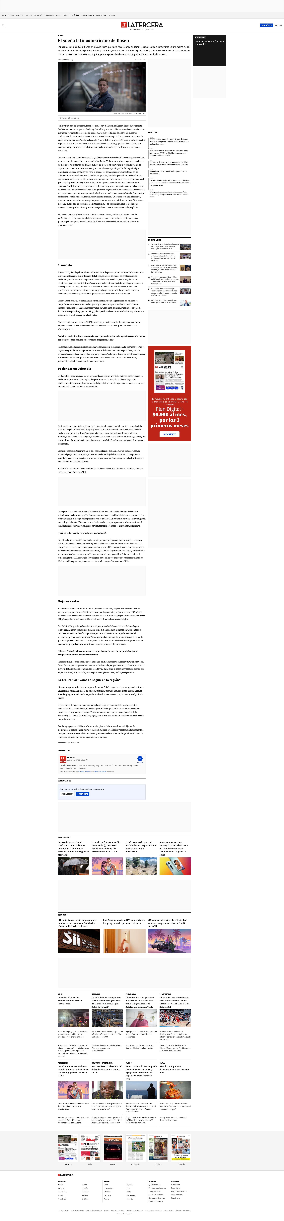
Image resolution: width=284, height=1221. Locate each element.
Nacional (19, 15)
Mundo (58, 15)
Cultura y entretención (102, 1063)
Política (11, 15)
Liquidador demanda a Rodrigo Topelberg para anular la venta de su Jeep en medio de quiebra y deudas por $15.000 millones (164, 292)
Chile (60, 994)
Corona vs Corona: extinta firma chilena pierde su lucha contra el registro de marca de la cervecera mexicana (163, 257)
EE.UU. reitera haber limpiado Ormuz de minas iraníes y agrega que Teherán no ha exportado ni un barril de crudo (169, 141)
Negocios (28, 15)
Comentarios (74, 118)
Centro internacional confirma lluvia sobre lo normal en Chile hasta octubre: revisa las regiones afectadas (73, 848)
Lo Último (75, 15)
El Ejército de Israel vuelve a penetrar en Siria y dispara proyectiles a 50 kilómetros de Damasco (169, 163)
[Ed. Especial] (136, 1161)
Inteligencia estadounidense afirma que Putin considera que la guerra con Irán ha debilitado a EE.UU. (169, 194)
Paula (162, 1063)
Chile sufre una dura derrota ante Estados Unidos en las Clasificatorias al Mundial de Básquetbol (174, 1002)
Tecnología (38, 15)
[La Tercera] (68, 1161)
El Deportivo (49, 15)
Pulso (60, 35)
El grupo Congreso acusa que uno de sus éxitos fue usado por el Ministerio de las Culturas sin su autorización (107, 1120)
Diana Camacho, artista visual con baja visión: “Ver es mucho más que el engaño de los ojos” (175, 1106)
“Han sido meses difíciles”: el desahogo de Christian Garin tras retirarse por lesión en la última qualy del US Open (175, 1035)
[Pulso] (90, 1161)
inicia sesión (67, 794)
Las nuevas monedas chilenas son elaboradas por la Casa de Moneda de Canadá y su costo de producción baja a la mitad (165, 268)
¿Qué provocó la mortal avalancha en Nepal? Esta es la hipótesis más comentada (141, 847)
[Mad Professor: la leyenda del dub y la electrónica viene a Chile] (107, 1090)
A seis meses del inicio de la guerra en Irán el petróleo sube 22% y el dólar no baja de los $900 (107, 1034)
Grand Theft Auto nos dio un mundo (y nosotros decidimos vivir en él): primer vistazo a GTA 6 (106, 847)
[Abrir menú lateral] (4, 25)
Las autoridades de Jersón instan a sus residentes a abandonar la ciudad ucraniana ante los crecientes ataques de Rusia (170, 183)
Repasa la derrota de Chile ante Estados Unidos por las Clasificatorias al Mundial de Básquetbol (175, 1048)
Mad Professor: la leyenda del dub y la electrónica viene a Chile (107, 1069)
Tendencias (131, 994)
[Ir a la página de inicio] (142, 25)
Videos (65, 15)
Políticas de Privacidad (100, 771)
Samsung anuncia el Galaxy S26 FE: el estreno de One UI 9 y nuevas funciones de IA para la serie (174, 848)
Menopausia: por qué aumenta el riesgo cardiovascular (173, 1118)
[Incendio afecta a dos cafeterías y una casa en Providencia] (73, 1018)
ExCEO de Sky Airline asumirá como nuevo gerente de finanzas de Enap (164, 301)
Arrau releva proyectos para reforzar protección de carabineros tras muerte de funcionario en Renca (73, 1034)
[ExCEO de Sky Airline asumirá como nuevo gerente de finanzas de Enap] (185, 303)
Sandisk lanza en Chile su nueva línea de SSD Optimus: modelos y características (73, 1106)
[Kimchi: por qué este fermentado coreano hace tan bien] (175, 1090)
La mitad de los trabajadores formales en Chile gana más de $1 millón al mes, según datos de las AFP (165, 246)
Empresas (70, 742)
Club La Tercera (88, 15)
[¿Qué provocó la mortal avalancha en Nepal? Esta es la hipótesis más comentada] (141, 866)
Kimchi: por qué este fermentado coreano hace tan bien (175, 1069)
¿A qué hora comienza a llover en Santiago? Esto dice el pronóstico (139, 1046)
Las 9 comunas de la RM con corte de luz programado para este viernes (124, 922)
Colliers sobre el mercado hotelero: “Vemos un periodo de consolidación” (106, 1048)
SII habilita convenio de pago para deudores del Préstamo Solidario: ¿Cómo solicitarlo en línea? (77, 923)
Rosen (77, 742)
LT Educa (111, 15)
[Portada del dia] (169, 392)
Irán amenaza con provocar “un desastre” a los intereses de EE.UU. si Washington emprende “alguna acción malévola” (169, 153)
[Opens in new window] (113, 1161)
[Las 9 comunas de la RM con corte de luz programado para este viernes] (124, 941)
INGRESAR (278, 25)
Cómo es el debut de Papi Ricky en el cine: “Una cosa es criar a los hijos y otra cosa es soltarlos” (107, 1106)
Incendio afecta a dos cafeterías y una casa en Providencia (168, 173)
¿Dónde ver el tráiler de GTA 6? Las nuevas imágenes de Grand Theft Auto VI (167, 923)
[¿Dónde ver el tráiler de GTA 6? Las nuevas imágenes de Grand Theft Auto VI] (169, 941)
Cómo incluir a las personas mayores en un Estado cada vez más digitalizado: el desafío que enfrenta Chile (140, 1002)
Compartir (63, 118)
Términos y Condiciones (84, 771)
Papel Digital (101, 15)
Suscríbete (83, 794)
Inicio (4, 15)
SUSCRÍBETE (169, 434)
